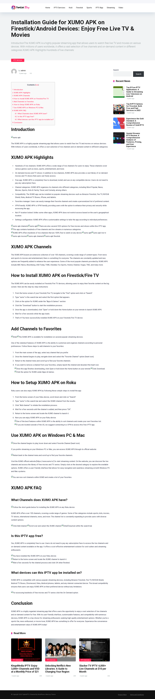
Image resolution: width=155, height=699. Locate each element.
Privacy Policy (122, 694)
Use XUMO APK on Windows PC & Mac (27, 108)
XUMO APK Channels (21, 96)
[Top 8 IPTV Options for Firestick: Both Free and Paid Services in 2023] (119, 113)
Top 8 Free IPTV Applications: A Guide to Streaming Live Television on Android (134, 91)
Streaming (111, 8)
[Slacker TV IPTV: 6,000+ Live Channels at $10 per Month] (94, 649)
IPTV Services (59, 8)
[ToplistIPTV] (20, 7)
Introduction (17, 90)
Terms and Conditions (137, 694)
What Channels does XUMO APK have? (31, 114)
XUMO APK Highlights (21, 93)
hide (37, 85)
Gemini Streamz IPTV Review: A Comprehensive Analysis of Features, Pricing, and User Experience (134, 139)
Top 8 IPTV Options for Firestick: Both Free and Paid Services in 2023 (134, 107)
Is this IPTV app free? (24, 117)
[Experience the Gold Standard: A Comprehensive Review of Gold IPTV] (119, 128)
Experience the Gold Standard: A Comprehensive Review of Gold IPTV (135, 122)
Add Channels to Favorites (23, 102)
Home (47, 8)
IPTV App (99, 8)
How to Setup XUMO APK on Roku (26, 105)
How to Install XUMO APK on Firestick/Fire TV (30, 99)
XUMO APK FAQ (19, 111)
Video (120, 8)
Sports (89, 8)
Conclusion (17, 123)
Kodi (70, 8)
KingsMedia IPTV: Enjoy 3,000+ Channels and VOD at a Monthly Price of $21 (25, 668)
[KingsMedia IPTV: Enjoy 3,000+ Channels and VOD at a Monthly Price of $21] (26, 649)
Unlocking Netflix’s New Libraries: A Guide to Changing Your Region (58, 668)
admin (23, 70)
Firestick (79, 8)
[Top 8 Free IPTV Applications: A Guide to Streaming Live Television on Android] (119, 97)
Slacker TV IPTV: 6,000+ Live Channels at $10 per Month (92, 668)
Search (116, 70)
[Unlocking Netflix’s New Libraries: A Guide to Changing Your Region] (60, 649)
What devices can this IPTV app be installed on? (34, 119)
